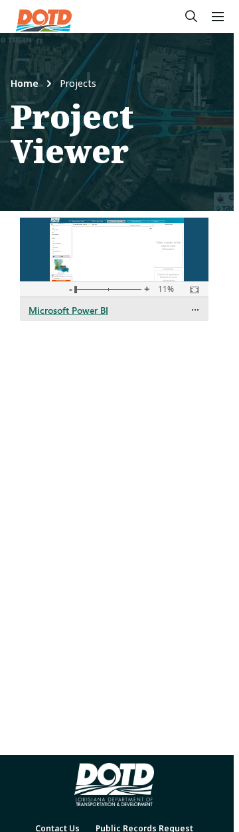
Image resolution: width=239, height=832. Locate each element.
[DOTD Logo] (44, 20)
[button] (217, 16)
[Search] (191, 16)
